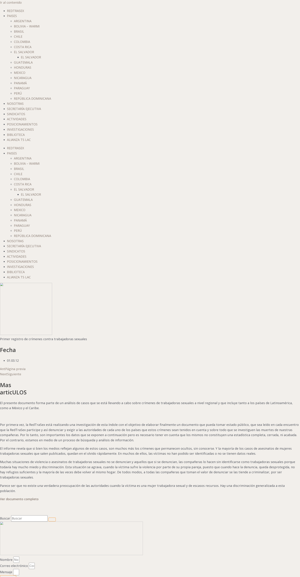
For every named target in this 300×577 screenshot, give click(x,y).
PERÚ (18, 93)
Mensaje (6, 572)
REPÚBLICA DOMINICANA (32, 98)
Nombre (6, 560)
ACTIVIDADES (16, 119)
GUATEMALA (23, 62)
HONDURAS (22, 67)
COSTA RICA (22, 47)
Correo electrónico (14, 566)
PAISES (12, 16)
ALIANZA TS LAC (19, 140)
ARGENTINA (22, 21)
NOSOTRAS (15, 103)
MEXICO (19, 73)
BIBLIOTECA (16, 135)
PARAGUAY (22, 88)
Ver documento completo (19, 499)
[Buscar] (52, 519)
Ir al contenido (11, 2)
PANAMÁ (20, 83)
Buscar (5, 518)
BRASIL (19, 31)
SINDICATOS (16, 114)
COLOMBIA (22, 42)
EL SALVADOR (24, 52)
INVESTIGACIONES (20, 129)
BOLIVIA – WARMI (27, 26)
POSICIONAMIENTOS (22, 124)
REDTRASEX (15, 11)
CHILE (18, 36)
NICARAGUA (22, 78)
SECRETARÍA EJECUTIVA (24, 109)
